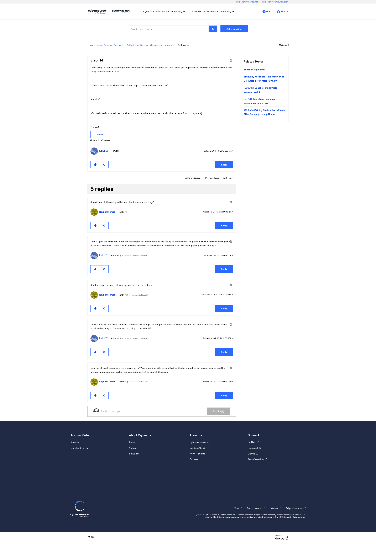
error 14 (96, 140)
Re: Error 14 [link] (183, 45)
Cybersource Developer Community (97, 11)
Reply (224, 164)
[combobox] (173, 28)
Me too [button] (100, 134)
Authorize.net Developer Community (211, 11)
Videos (132, 447)
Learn (132, 442)
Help (268, 11)
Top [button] (92, 536)
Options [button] (283, 45)
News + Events (197, 453)
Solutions (134, 453)
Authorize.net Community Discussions (144, 45)
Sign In (284, 11)
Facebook (253, 447)
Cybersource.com (199, 442)
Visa (236, 508)
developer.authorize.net (246, 1)
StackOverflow (256, 459)
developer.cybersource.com (274, 1)
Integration (170, 45)
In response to (134, 255)
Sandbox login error (254, 69)
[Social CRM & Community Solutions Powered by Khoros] (281, 537)
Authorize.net (254, 508)
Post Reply (218, 411)
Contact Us (196, 447)
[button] (95, 164)
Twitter (252, 442)
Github (251, 453)
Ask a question (234, 28)
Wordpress (105, 140)
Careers (194, 459)
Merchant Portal (79, 447)
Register (75, 442)
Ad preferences (294, 508)
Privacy (274, 508)
